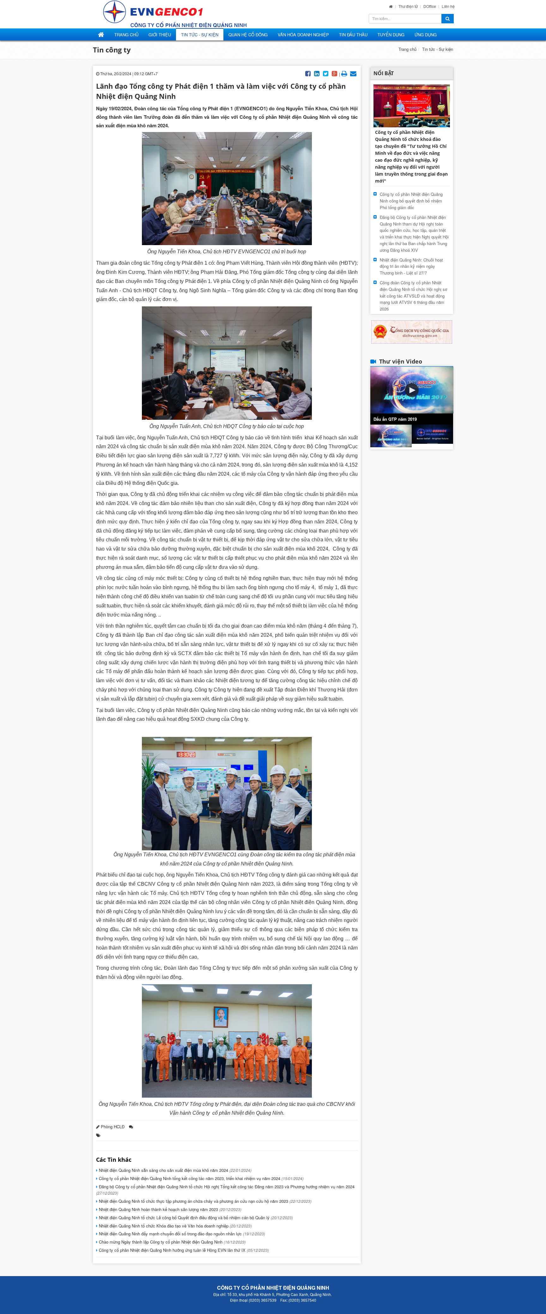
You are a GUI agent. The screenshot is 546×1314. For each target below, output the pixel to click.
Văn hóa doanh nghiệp (303, 35)
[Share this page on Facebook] (308, 73)
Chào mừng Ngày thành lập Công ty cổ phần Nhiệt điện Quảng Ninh (172, 1242)
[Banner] (411, 331)
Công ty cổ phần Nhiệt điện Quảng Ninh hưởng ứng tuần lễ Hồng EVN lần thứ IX (183, 1250)
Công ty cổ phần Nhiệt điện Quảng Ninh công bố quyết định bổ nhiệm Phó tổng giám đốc (411, 200)
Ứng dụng (426, 35)
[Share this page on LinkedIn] (316, 73)
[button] (412, 390)
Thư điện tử (408, 6)
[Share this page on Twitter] (325, 73)
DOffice (430, 6)
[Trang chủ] (390, 6)
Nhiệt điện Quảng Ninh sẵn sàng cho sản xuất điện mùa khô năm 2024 (175, 1170)
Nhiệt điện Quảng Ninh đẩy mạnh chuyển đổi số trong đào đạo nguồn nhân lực (181, 1234)
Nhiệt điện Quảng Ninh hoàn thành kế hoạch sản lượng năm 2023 (169, 1209)
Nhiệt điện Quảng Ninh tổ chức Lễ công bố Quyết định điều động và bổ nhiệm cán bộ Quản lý (195, 1218)
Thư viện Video (400, 361)
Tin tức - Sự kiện (199, 35)
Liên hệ (448, 6)
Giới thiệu (160, 35)
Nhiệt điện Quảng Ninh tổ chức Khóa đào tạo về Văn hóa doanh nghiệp (175, 1226)
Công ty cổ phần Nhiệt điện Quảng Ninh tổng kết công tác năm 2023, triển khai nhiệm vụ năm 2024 (201, 1178)
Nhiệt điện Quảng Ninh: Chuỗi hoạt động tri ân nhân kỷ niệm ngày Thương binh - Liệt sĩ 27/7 (411, 266)
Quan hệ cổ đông (248, 35)
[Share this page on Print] (344, 73)
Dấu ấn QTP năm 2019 (395, 419)
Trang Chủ (126, 35)
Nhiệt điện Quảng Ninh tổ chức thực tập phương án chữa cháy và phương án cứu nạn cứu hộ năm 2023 (205, 1201)
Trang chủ (407, 49)
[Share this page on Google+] (334, 73)
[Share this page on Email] (353, 73)
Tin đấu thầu (353, 35)
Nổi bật (383, 73)
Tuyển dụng (391, 35)
